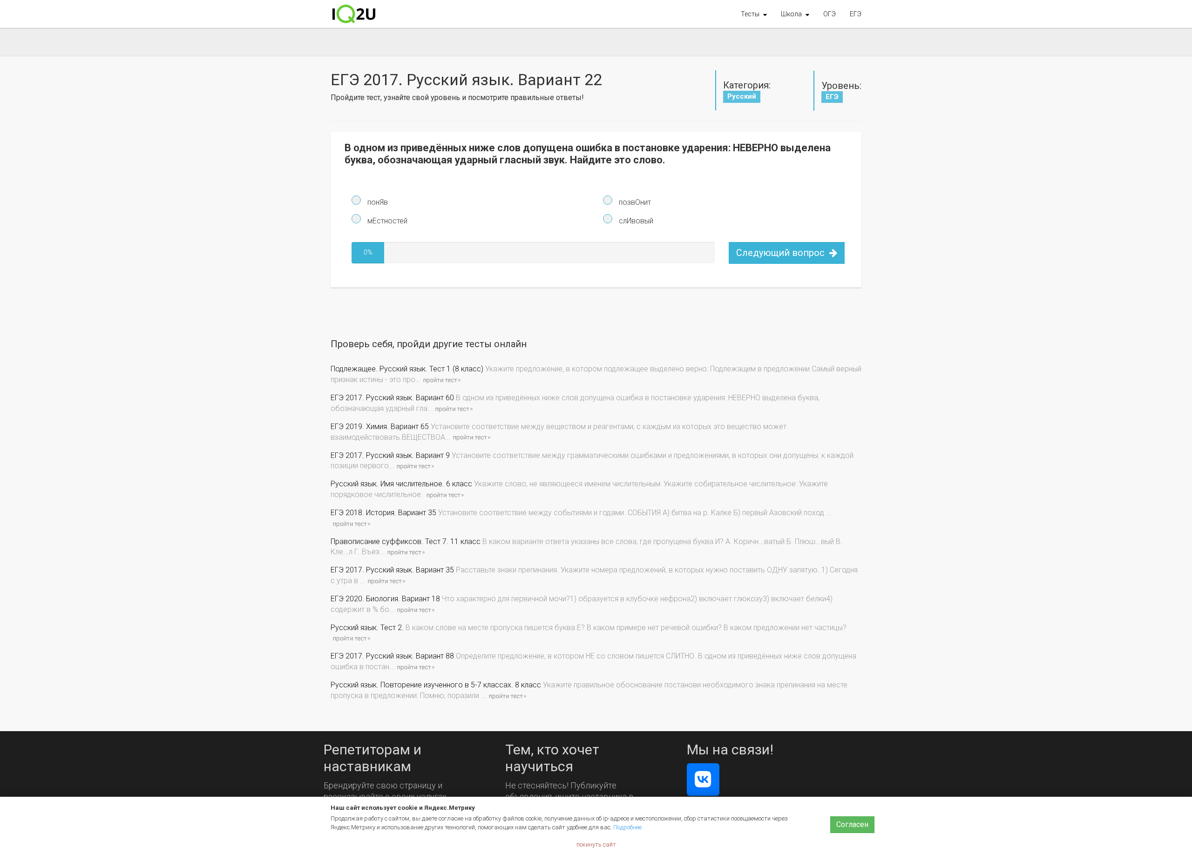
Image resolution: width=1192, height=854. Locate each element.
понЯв (377, 202)
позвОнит (634, 202)
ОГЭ (829, 14)
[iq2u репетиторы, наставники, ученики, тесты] (353, 14)
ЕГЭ (855, 14)
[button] (754, 14)
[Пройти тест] (441, 379)
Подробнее (627, 827)
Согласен (852, 824)
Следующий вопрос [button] (781, 252)
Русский (741, 96)
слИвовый (635, 220)
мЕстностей (386, 220)
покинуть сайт (596, 844)
